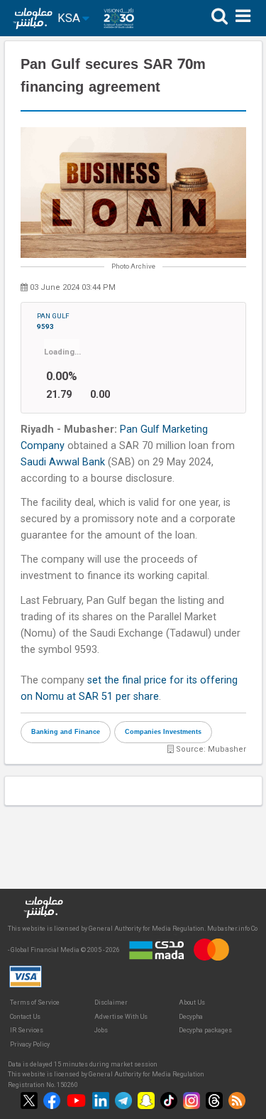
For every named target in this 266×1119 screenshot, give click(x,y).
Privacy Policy (30, 1044)
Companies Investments (163, 731)
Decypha (191, 1016)
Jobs (101, 1030)
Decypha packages (205, 1030)
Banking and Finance (65, 731)
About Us (192, 1002)
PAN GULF (53, 321)
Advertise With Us (121, 1016)
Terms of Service (35, 1002)
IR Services (26, 1030)
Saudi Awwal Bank (63, 462)
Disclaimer (111, 1002)
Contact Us (25, 1016)
